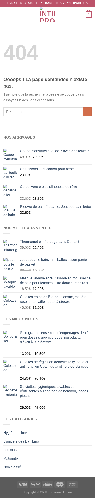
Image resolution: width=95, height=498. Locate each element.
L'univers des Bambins (21, 441)
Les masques (13, 450)
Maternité (10, 458)
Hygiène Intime (15, 433)
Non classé (12, 467)
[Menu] (6, 14)
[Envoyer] (87, 111)
